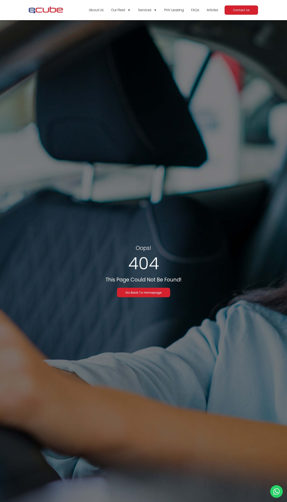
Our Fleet (118, 10)
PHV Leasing (174, 10)
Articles (212, 10)
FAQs (195, 10)
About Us (96, 10)
